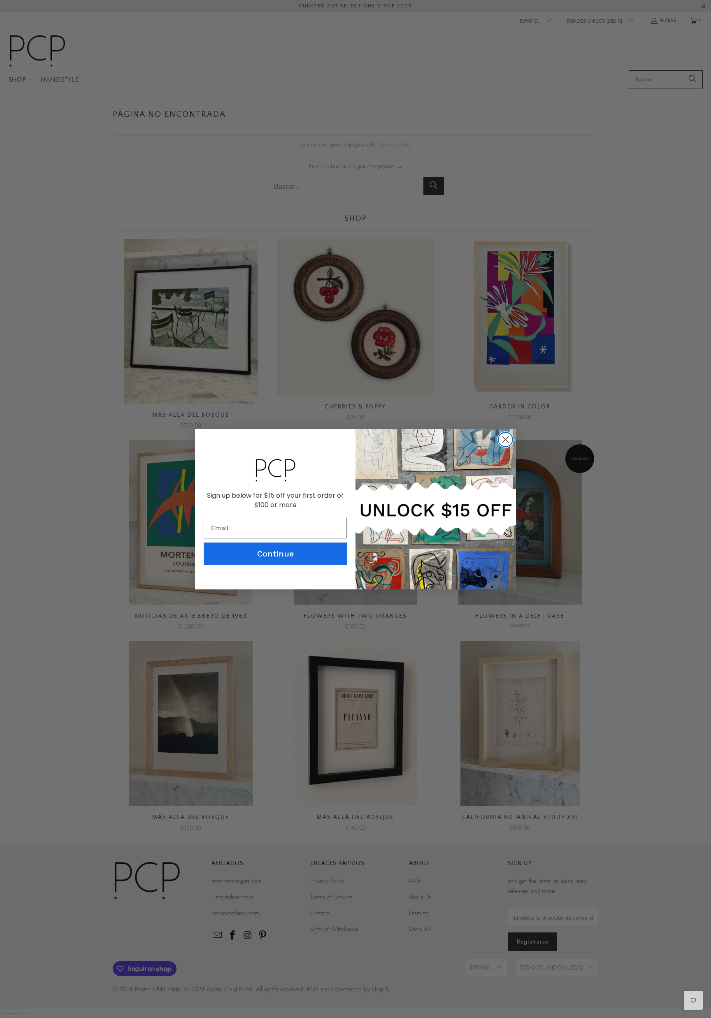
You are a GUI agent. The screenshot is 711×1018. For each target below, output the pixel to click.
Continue (275, 554)
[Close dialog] (505, 439)
